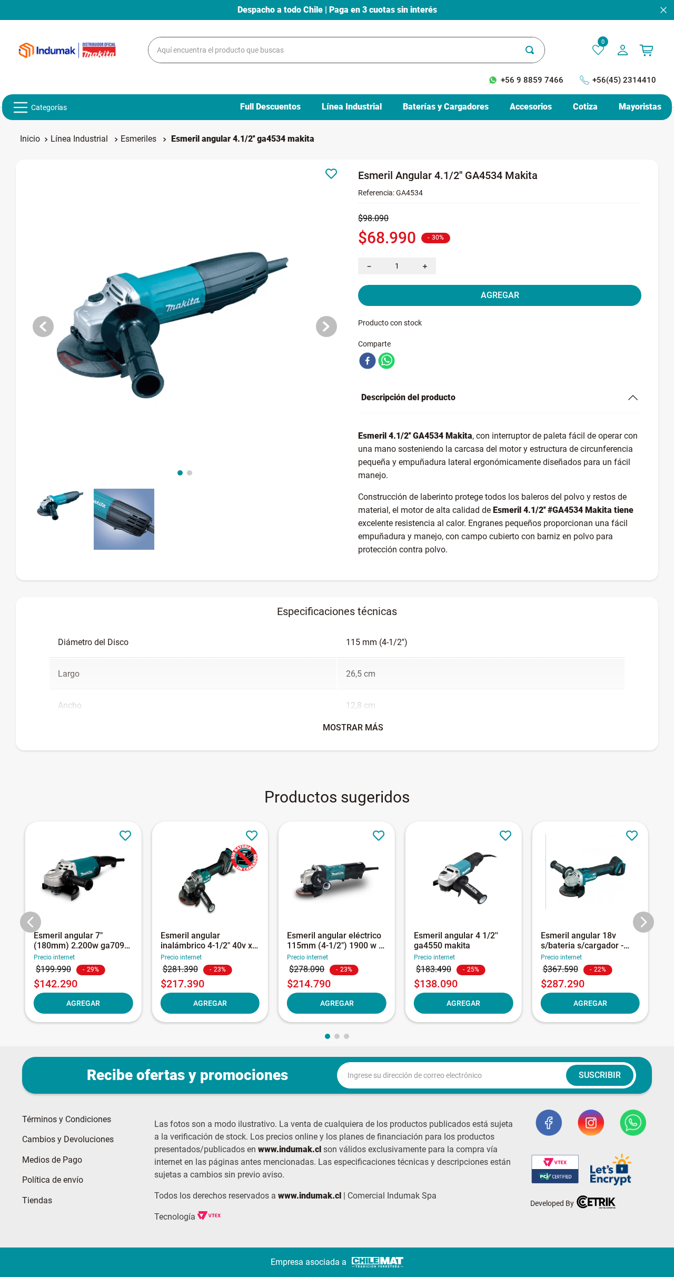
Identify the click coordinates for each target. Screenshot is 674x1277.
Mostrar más (353, 727)
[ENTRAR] (623, 50)
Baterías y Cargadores (446, 107)
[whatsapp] (386, 361)
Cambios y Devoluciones (68, 1139)
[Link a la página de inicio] (30, 139)
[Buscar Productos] (535, 50)
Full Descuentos (270, 107)
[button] (30, 922)
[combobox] (346, 50)
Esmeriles (138, 139)
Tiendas (37, 1200)
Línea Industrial (352, 107)
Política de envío (52, 1180)
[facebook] (367, 361)
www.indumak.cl (289, 1149)
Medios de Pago (52, 1160)
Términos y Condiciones (66, 1119)
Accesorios (531, 107)
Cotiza (585, 107)
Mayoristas (640, 107)
